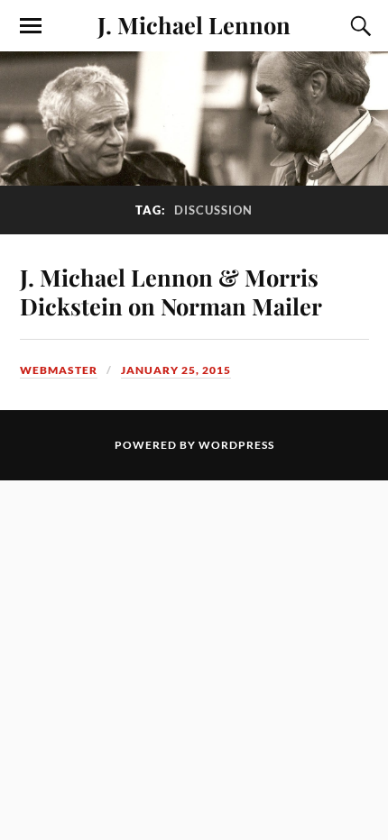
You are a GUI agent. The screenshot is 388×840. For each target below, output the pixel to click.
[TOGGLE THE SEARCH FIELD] (358, 26)
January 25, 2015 (176, 370)
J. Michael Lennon (194, 24)
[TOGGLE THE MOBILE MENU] (31, 26)
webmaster (58, 370)
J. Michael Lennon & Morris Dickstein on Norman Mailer (171, 291)
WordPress (236, 445)
